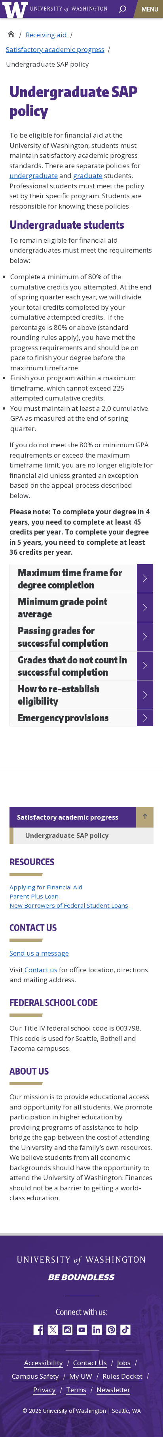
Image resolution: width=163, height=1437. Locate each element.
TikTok (125, 1329)
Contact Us (90, 1362)
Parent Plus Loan (34, 896)
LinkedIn (96, 1329)
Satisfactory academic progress (55, 49)
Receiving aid (46, 34)
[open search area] (122, 8)
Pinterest (111, 1329)
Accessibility (43, 1362)
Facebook (37, 1329)
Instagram (67, 1329)
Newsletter (113, 1389)
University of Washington (16, 9)
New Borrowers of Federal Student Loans (68, 905)
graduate (87, 175)
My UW (80, 1376)
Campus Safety (35, 1376)
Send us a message (39, 953)
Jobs (124, 1362)
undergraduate (33, 175)
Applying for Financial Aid (45, 887)
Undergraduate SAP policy (66, 835)
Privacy (44, 1389)
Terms (76, 1389)
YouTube (81, 1329)
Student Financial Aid (11, 32)
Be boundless (81, 1278)
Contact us (41, 969)
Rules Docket (122, 1376)
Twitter (52, 1329)
